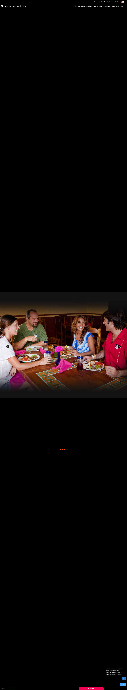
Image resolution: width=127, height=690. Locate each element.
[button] (123, 2)
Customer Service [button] (114, 2)
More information (109, 676)
